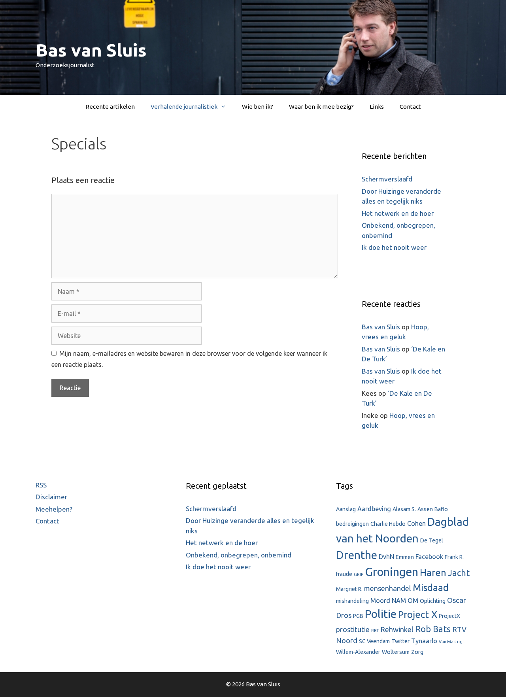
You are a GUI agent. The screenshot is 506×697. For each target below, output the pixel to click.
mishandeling (352, 601)
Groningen (391, 571)
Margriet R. (349, 589)
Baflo (441, 509)
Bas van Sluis (91, 50)
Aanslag (346, 509)
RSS (41, 485)
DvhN (386, 556)
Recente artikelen (110, 106)
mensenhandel (387, 588)
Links (377, 106)
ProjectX (449, 616)
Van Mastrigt (451, 641)
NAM (399, 600)
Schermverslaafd (387, 179)
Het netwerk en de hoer (398, 213)
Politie (380, 614)
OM (413, 600)
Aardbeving (374, 508)
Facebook (429, 556)
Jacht (459, 573)
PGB (358, 616)
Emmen (405, 557)
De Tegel (431, 540)
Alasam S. (404, 509)
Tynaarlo (424, 640)
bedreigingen (352, 524)
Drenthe (356, 555)
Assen (425, 509)
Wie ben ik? (257, 106)
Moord (380, 600)
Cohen (416, 523)
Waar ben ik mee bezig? (321, 106)
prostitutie (353, 629)
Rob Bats (433, 629)
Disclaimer (51, 497)
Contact (410, 106)
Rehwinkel (396, 629)
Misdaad (431, 587)
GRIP (358, 574)
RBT (375, 630)
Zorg (417, 652)
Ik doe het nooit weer (394, 247)
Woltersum (396, 652)
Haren (433, 572)
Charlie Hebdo (388, 524)
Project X (417, 614)
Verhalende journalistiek (184, 106)
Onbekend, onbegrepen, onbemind (238, 555)
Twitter (400, 641)
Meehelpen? (54, 509)
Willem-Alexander (358, 652)
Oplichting (433, 601)
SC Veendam (374, 641)
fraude (344, 574)
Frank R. (454, 557)
